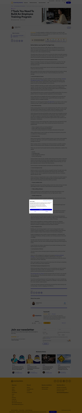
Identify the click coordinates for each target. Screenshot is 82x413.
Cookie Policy (50, 200)
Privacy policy (45, 200)
